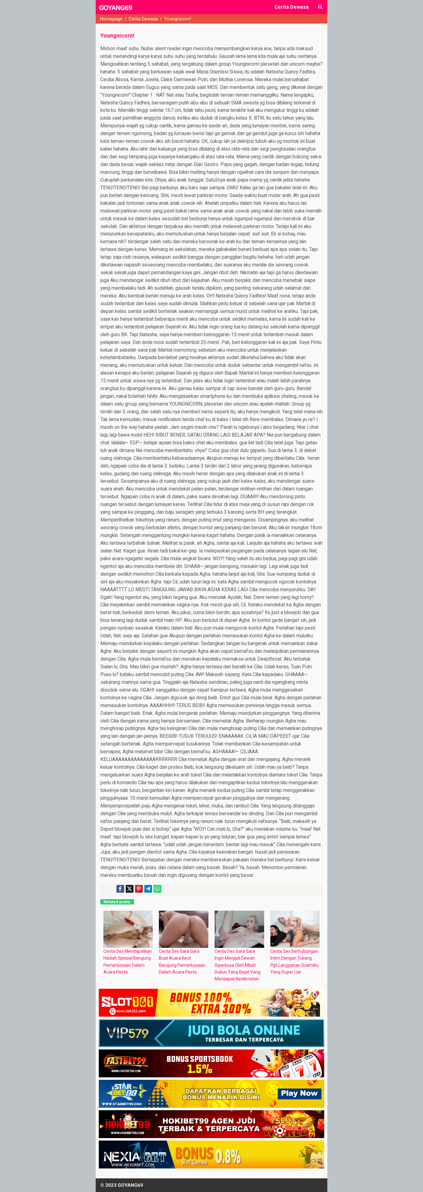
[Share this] (120, 889)
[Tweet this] (129, 889)
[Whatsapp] (157, 889)
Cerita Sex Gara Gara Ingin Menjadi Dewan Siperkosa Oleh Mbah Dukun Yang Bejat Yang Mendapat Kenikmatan (237, 965)
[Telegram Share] (148, 889)
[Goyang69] (116, 10)
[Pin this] (139, 889)
